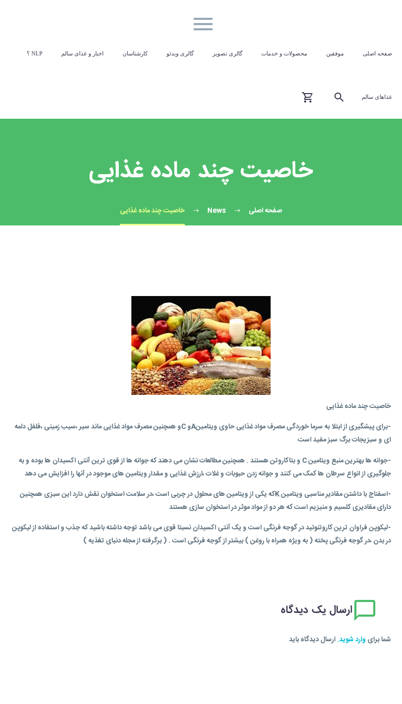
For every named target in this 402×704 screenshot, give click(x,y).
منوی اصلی (203, 24)
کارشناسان (135, 53)
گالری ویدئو (180, 53)
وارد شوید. (351, 639)
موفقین (335, 53)
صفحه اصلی (377, 53)
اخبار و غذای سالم (82, 53)
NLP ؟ (34, 53)
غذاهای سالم (377, 97)
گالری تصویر (227, 53)
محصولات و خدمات (284, 53)
